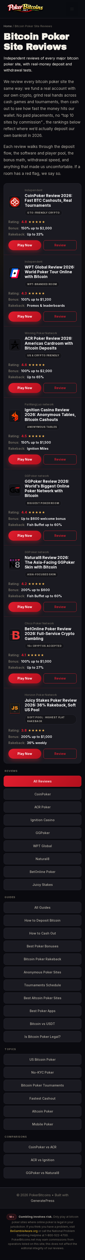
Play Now (24, 245)
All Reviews (43, 781)
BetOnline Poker (42, 872)
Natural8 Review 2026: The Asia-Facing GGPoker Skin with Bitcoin (50, 562)
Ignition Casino (43, 820)
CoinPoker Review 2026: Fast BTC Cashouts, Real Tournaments (48, 200)
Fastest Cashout (42, 1098)
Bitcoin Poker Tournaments (42, 1085)
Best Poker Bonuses (42, 946)
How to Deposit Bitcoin (42, 920)
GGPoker (43, 833)
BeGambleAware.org (24, 1231)
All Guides (42, 907)
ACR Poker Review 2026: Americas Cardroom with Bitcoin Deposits (49, 343)
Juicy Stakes (42, 885)
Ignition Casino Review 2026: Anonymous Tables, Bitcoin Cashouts (50, 415)
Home (8, 26)
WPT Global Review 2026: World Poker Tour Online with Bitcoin (50, 272)
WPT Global (42, 846)
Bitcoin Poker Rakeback (42, 959)
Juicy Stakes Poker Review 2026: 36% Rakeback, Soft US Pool (51, 705)
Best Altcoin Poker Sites (42, 998)
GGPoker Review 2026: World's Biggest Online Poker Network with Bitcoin (47, 488)
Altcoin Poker (42, 1111)
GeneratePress (42, 1200)
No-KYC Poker (42, 1072)
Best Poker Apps (43, 1011)
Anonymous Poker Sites (42, 972)
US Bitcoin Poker (42, 1059)
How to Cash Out (42, 933)
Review (60, 245)
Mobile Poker (42, 1124)
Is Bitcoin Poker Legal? (42, 1037)
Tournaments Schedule (42, 985)
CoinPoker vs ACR (42, 1147)
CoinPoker (42, 794)
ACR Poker (42, 807)
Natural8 (42, 859)
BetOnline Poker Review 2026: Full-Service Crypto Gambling (50, 634)
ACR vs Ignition (42, 1160)
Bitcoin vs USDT (42, 1024)
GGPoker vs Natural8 (42, 1173)
